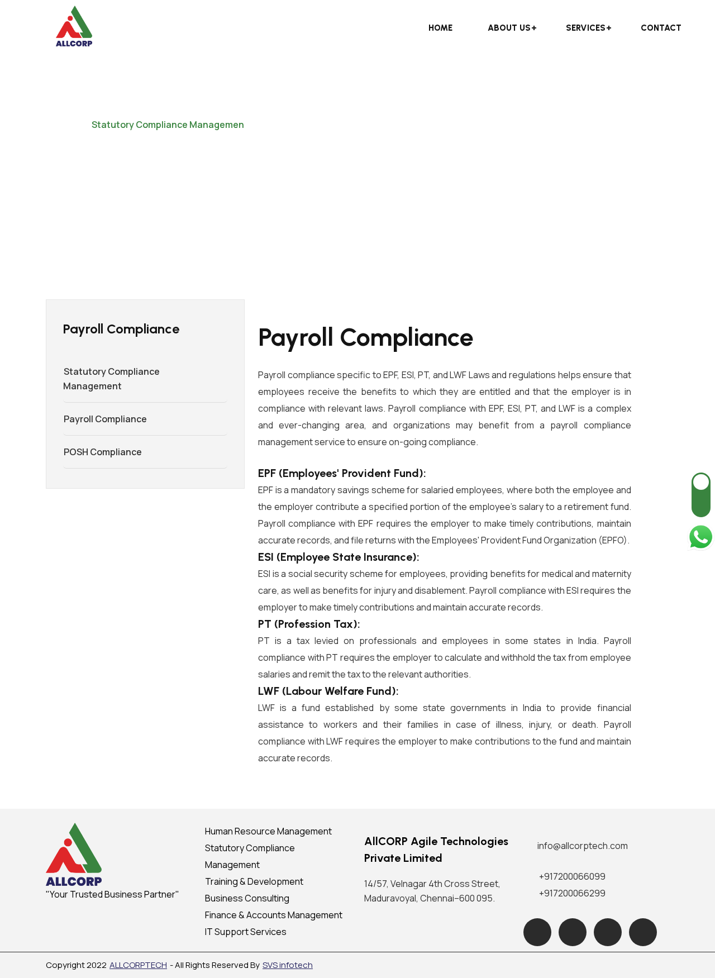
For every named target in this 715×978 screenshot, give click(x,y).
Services (586, 28)
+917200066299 (572, 893)
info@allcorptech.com (582, 845)
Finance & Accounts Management (273, 915)
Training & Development (254, 881)
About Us (509, 28)
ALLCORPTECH (138, 965)
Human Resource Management (268, 831)
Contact (661, 28)
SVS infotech (288, 965)
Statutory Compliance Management (111, 378)
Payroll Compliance (105, 419)
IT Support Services (246, 931)
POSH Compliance (103, 452)
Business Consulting (247, 898)
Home (440, 28)
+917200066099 (572, 876)
